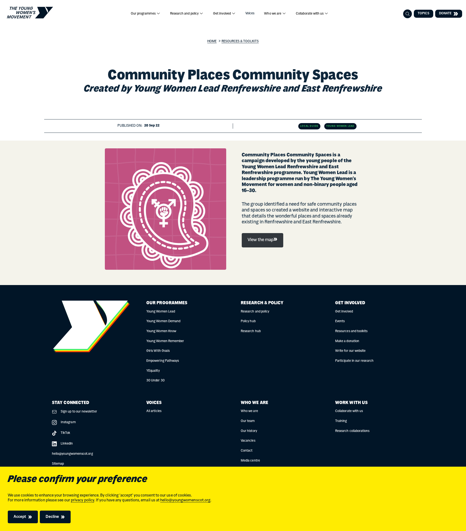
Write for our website (350, 351)
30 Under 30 (155, 380)
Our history (249, 431)
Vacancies (248, 440)
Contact (246, 450)
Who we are (273, 13)
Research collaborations (352, 431)
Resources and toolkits (351, 331)
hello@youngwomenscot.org (185, 500)
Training (341, 421)
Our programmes (143, 13)
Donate (445, 13)
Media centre (250, 460)
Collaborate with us (310, 13)
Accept (20, 517)
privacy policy (82, 500)
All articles (153, 411)
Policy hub (248, 321)
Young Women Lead (160, 311)
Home (211, 41)
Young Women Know (161, 331)
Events (340, 321)
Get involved (222, 13)
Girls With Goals (158, 351)
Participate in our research (354, 360)
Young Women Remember (165, 341)
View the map (261, 240)
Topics (423, 13)
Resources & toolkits (240, 41)
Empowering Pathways (162, 360)
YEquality (153, 370)
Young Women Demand (163, 321)
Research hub (251, 331)
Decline (52, 517)
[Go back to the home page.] (30, 13)
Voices (249, 13)
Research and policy (184, 13)
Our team (248, 421)
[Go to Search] (407, 13)
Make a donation (347, 341)
